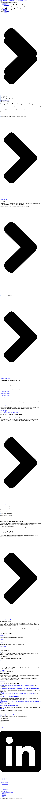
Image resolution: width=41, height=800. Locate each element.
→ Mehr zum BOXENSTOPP (5, 393)
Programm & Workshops (4, 782)
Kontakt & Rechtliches (4, 789)
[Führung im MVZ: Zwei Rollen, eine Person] (17, 693)
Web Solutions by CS (24, 798)
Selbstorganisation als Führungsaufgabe (9, 705)
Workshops (4, 4)
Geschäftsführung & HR (8, 6)
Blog (3, 15)
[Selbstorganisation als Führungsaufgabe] (20, 702)
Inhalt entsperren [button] (3, 411)
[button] (20, 1)
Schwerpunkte (4, 9)
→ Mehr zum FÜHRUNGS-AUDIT (6, 405)
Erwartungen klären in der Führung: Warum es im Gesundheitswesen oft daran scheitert (19, 688)
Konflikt (5, 12)
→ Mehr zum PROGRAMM (5, 395)
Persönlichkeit (6, 11)
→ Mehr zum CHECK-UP (4, 391)
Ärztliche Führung (5, 3)
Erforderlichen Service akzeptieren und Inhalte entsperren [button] (9, 412)
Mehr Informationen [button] (3, 410)
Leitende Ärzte (6, 5)
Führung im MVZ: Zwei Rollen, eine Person (9, 696)
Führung (5, 10)
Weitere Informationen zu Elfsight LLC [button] (6, 715)
